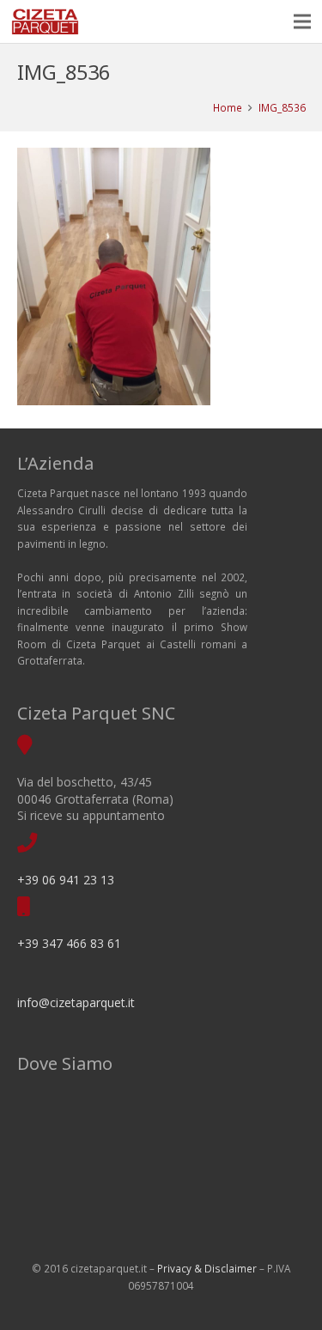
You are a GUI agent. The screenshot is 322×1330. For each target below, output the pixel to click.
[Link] (45, 21)
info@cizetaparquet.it (76, 1002)
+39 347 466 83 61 (69, 943)
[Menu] (302, 21)
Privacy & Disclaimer (207, 1268)
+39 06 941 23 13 (65, 879)
